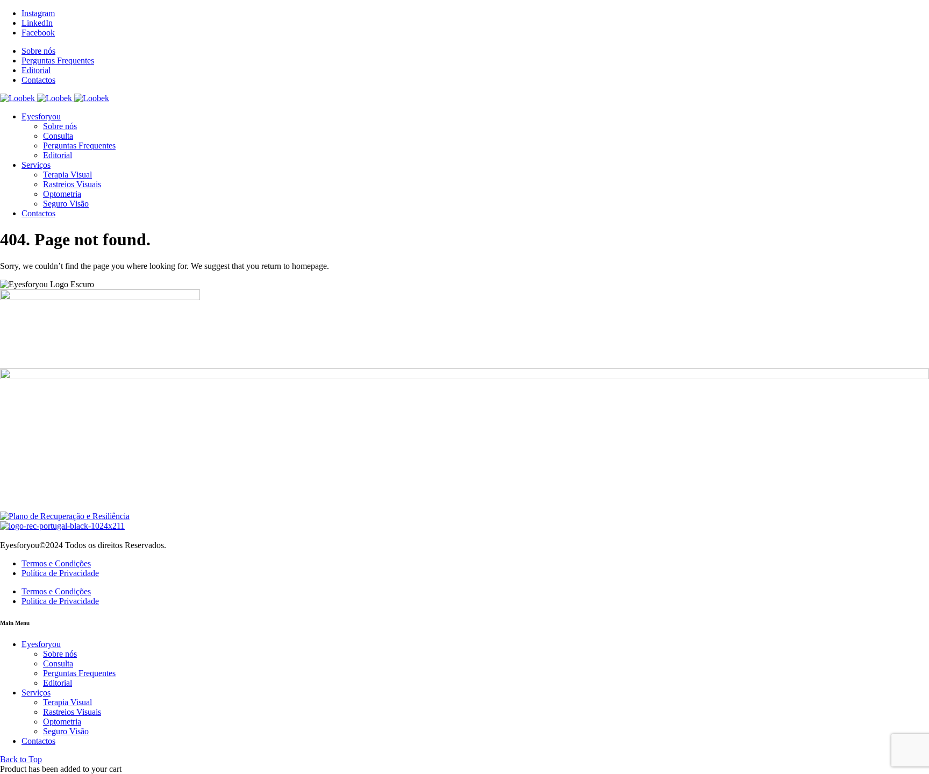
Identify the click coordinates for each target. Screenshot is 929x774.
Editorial (36, 70)
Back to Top (21, 759)
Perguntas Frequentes (58, 60)
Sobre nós (38, 50)
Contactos (38, 79)
